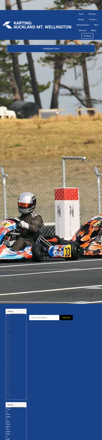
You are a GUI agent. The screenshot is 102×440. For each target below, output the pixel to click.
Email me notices (18, 314)
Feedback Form (51, 48)
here (8, 360)
